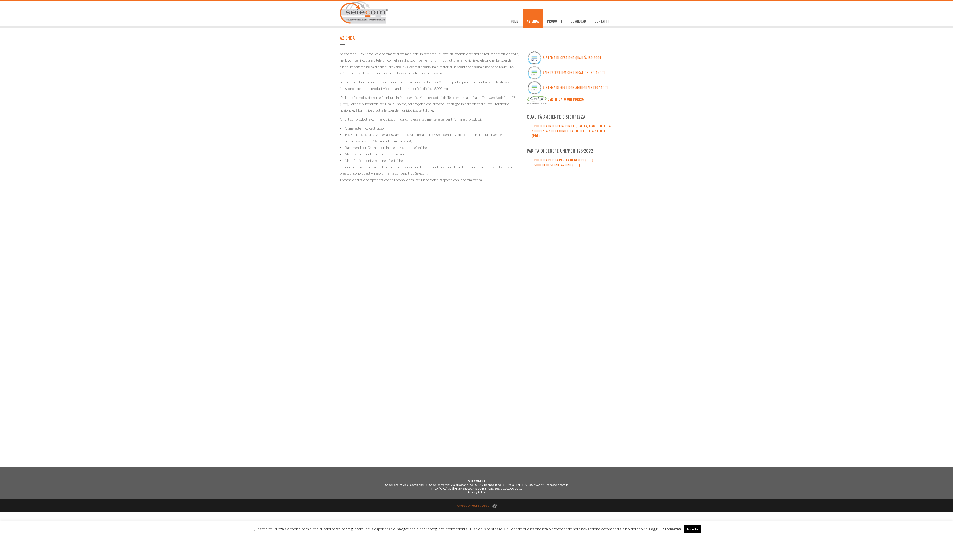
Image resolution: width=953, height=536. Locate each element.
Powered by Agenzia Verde (472, 505)
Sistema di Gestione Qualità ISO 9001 (572, 57)
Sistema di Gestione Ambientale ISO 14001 (575, 87)
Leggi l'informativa (665, 529)
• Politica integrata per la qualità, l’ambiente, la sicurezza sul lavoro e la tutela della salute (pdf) (571, 130)
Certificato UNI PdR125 (566, 99)
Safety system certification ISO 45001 (574, 72)
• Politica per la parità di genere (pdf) (562, 159)
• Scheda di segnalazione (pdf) (556, 164)
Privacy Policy (477, 492)
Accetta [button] (692, 529)
